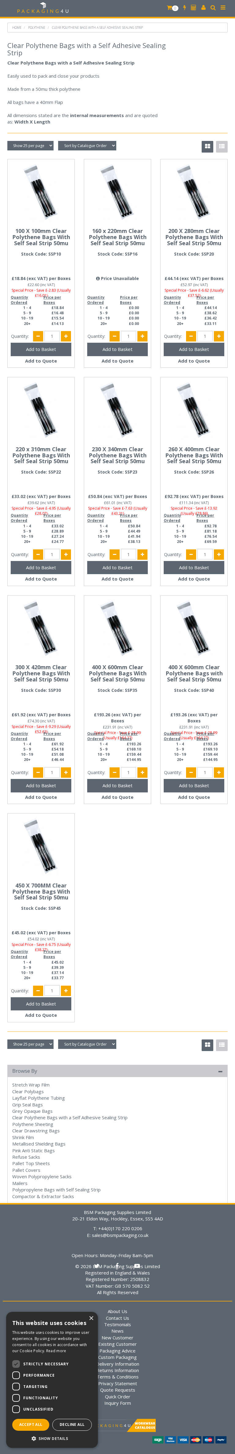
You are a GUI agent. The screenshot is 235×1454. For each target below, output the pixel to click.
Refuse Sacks (26, 1157)
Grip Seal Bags (27, 1105)
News (117, 1331)
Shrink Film (23, 1137)
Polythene (36, 27)
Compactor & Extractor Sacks (43, 1196)
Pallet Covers (26, 1170)
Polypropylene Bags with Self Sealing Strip (56, 1189)
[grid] (207, 147)
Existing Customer (117, 1344)
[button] (52, 1438)
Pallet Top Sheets (31, 1163)
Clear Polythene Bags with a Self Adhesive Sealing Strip (97, 27)
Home (16, 27)
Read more (56, 1350)
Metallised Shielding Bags (38, 1144)
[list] (222, 147)
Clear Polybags (28, 1091)
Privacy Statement (117, 1383)
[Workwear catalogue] (117, 1425)
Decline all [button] (72, 1424)
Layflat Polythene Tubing (38, 1098)
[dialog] (52, 1380)
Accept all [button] (31, 1424)
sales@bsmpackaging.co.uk (120, 1235)
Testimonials (117, 1324)
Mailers (20, 1183)
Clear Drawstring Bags (36, 1130)
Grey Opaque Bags (32, 1111)
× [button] (91, 1318)
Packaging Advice (117, 1351)
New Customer (117, 1337)
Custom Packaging (117, 1357)
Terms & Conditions (118, 1377)
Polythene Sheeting (32, 1124)
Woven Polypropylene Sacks (42, 1176)
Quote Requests (117, 1390)
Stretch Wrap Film (31, 1085)
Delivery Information (117, 1364)
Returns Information (117, 1370)
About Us (117, 1311)
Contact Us (117, 1318)
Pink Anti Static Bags (33, 1150)
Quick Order (117, 1396)
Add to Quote (41, 361)
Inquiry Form (117, 1403)
